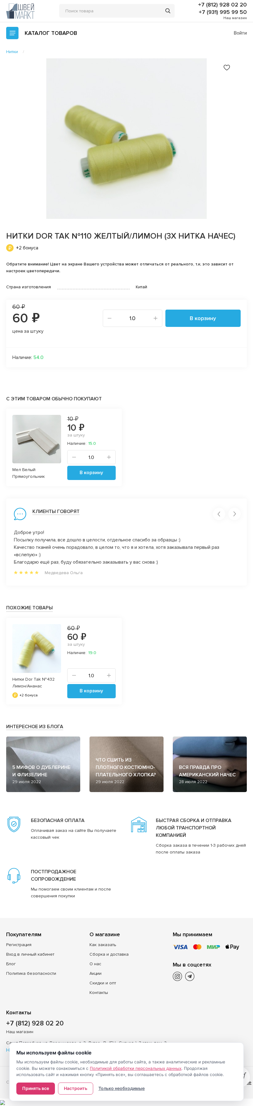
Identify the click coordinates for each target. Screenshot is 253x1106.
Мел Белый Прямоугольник (28, 473)
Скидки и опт (102, 983)
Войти (240, 33)
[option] (126, 138)
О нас (95, 963)
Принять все (35, 1088)
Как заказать (102, 944)
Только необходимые (121, 1088)
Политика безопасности (31, 973)
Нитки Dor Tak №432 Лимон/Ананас (33, 683)
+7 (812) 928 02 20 (222, 4)
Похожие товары (29, 608)
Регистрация (18, 944)
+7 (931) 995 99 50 (223, 12)
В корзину (203, 318)
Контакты (98, 992)
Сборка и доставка (109, 954)
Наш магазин (235, 18)
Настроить (75, 1088)
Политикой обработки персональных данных (135, 1068)
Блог (11, 963)
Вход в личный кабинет (30, 954)
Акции (95, 973)
